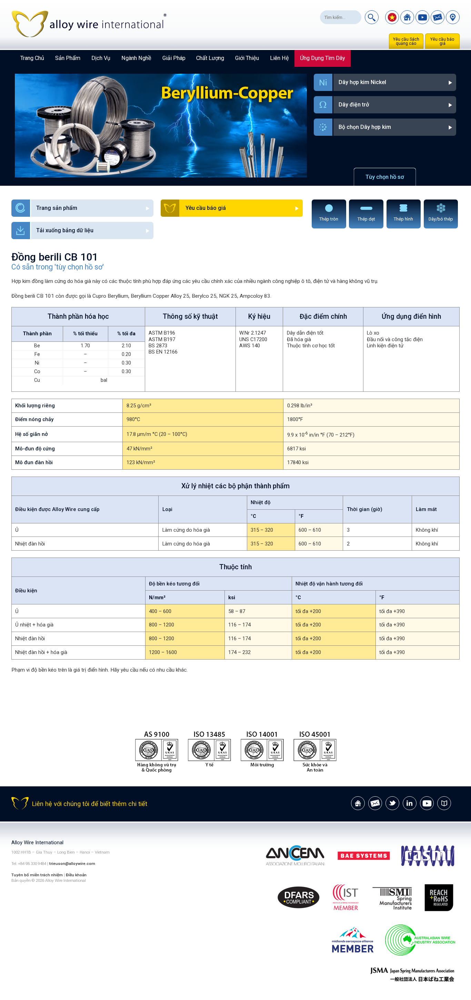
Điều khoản (76, 875)
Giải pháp (174, 58)
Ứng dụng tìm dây (322, 58)
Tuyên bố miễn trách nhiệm (37, 875)
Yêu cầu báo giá (442, 41)
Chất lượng (210, 58)
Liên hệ (279, 58)
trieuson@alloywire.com (72, 863)
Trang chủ (32, 58)
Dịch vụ (100, 58)
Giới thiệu (247, 58)
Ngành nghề (136, 58)
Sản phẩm (67, 58)
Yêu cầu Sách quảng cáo (406, 41)
